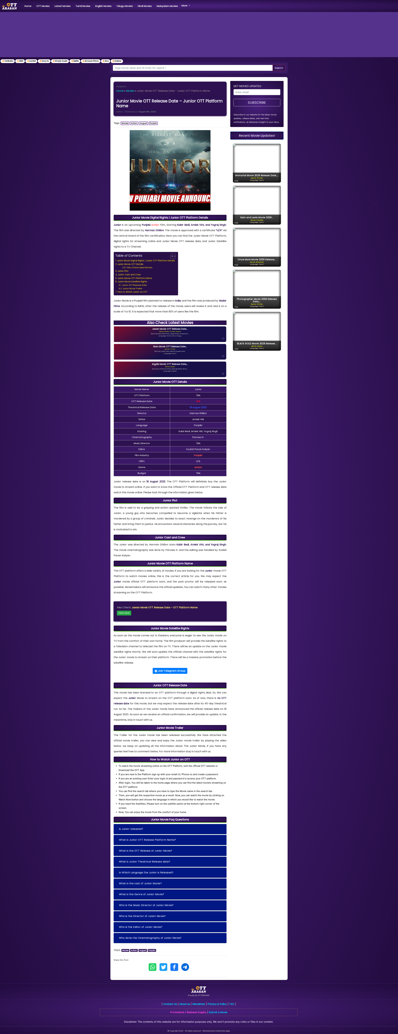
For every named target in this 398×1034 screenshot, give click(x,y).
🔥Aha (105, 61)
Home (28, 6)
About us (184, 1004)
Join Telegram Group (171, 671)
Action (134, 123)
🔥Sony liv (44, 61)
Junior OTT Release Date (134, 285)
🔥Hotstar (116, 61)
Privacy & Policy (217, 1004)
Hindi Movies (145, 6)
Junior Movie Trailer (132, 288)
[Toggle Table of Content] (171, 256)
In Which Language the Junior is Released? (146, 872)
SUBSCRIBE (257, 102)
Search (279, 67)
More (185, 5)
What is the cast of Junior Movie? (140, 883)
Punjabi (153, 123)
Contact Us (170, 1004)
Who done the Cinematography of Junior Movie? (150, 938)
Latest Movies (63, 6)
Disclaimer (198, 1004)
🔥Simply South (60, 61)
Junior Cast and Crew (129, 274)
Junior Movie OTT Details (130, 264)
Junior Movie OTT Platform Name (135, 278)
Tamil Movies (83, 6)
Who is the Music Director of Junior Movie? (146, 905)
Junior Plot (123, 271)
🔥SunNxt (31, 61)
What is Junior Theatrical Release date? (144, 861)
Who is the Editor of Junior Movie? (140, 927)
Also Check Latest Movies (139, 267)
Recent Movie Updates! (257, 135)
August (143, 123)
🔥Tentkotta (7, 61)
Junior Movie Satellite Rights (132, 281)
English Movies (103, 6)
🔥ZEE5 (20, 61)
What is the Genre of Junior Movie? (141, 894)
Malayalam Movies (167, 6)
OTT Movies (43, 6)
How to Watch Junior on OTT (132, 291)
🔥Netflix (75, 61)
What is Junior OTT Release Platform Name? (147, 840)
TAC (231, 1004)
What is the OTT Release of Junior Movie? (145, 851)
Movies (130, 91)
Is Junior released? (131, 829)
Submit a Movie (218, 1012)
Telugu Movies (124, 6)
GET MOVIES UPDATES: (247, 86)
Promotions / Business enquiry (188, 1012)
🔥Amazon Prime (90, 61)
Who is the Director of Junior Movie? (142, 916)
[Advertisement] (199, 35)
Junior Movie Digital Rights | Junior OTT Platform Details (146, 260)
